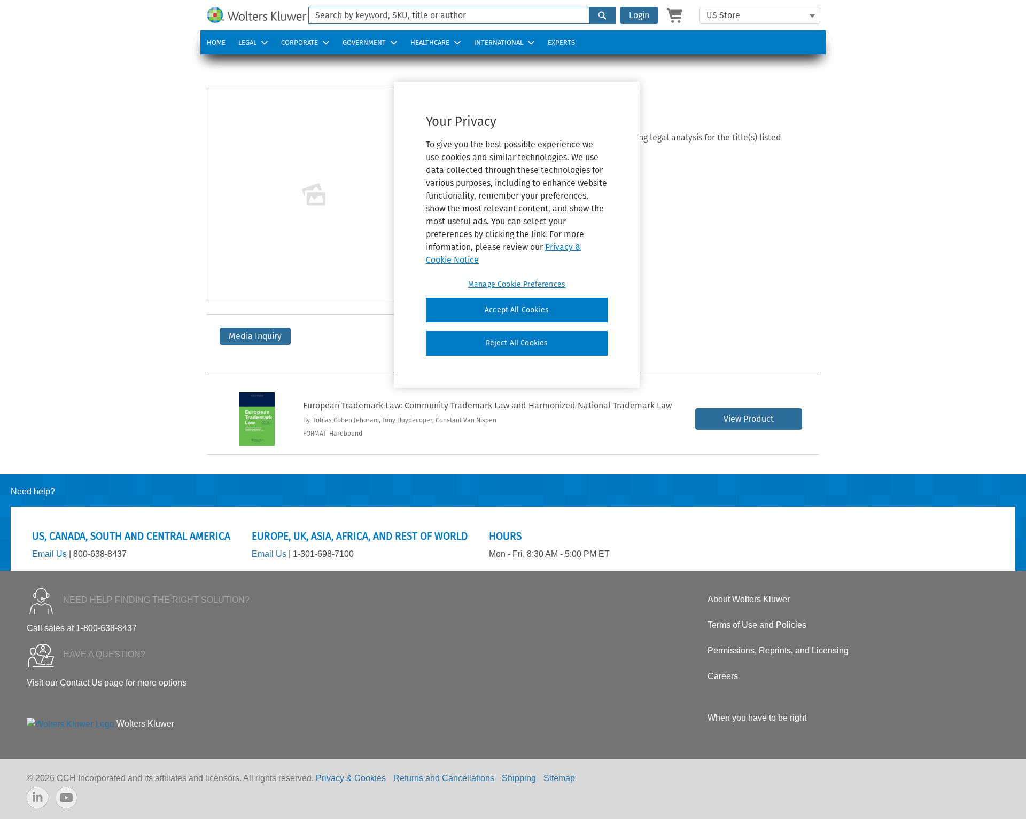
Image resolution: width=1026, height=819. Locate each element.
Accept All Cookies (517, 309)
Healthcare (429, 42)
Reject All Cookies (517, 343)
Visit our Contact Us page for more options (106, 682)
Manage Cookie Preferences (516, 284)
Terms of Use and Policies (757, 624)
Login (639, 15)
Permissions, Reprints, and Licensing (778, 650)
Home (216, 42)
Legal (247, 42)
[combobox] (444, 15)
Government (364, 42)
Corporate (299, 42)
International (498, 42)
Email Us (49, 553)
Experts (561, 42)
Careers (723, 676)
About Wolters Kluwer (749, 599)
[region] (517, 234)
